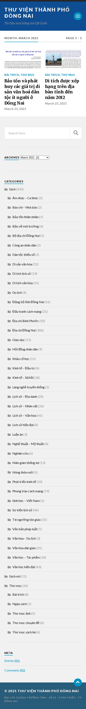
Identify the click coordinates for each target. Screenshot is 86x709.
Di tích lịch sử (21, 273)
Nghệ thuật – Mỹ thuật (28, 444)
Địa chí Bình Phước (25, 321)
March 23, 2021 (15, 109)
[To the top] (78, 682)
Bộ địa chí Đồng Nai (26, 235)
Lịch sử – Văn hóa (24, 415)
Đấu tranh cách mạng (26, 311)
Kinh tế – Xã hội (22, 377)
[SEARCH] (76, 133)
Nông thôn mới (22, 472)
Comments (14, 670)
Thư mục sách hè (24, 632)
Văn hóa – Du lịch (24, 538)
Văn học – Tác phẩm (26, 557)
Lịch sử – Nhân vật (25, 406)
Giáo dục (18, 340)
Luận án (17, 434)
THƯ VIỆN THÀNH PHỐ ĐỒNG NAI (48, 691)
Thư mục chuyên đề (25, 623)
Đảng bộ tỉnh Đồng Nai (28, 302)
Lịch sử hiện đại (23, 425)
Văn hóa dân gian (24, 548)
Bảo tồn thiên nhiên (25, 217)
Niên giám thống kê (25, 463)
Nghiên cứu (20, 453)
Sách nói (14, 576)
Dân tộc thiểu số (23, 254)
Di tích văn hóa (22, 283)
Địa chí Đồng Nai (24, 330)
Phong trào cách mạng (27, 491)
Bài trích (11, 74)
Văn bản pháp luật (24, 529)
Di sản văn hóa (22, 264)
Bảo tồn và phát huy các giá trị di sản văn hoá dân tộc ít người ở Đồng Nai (22, 92)
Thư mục (28, 74)
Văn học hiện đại (23, 567)
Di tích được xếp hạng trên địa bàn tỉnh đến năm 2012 (62, 89)
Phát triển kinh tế (24, 482)
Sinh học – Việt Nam (26, 500)
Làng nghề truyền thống (28, 387)
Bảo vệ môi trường (25, 226)
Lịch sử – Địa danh (24, 396)
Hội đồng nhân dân (25, 349)
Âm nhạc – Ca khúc (25, 198)
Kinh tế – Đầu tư (23, 368)
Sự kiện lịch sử (22, 510)
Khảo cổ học (20, 359)
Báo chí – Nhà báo (24, 207)
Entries (12, 661)
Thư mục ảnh (21, 613)
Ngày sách (19, 604)
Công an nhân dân (24, 245)
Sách (12, 189)
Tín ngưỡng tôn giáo (26, 519)
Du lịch (17, 292)
